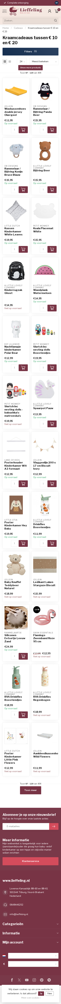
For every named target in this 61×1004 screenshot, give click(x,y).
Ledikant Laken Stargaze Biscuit (44, 584)
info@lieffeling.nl (19, 914)
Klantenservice (30, 861)
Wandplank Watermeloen (42, 292)
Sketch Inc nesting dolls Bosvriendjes (41, 349)
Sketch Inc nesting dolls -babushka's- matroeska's (13, 411)
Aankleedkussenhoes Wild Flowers (45, 755)
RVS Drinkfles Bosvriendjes (13, 698)
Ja (41, 993)
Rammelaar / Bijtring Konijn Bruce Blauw (13, 171)
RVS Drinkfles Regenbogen (42, 698)
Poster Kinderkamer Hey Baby (15, 525)
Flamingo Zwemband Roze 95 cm (44, 638)
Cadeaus (18, 28)
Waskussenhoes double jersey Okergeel (15, 112)
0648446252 (16, 904)
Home (6, 28)
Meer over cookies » (31, 997)
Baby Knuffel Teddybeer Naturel (12, 585)
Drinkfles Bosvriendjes (41, 526)
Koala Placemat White (43, 230)
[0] (56, 11)
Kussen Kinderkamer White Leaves (13, 231)
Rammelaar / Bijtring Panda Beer (42, 112)
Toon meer (30, 790)
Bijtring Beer (41, 170)
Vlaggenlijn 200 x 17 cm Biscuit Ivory (44, 465)
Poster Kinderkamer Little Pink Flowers (12, 758)
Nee (49, 993)
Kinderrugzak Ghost (13, 292)
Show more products (30, 67)
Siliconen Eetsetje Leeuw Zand (14, 638)
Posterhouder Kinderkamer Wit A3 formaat (15, 465)
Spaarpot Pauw (43, 408)
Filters (28, 51)
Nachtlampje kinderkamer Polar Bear (12, 349)
